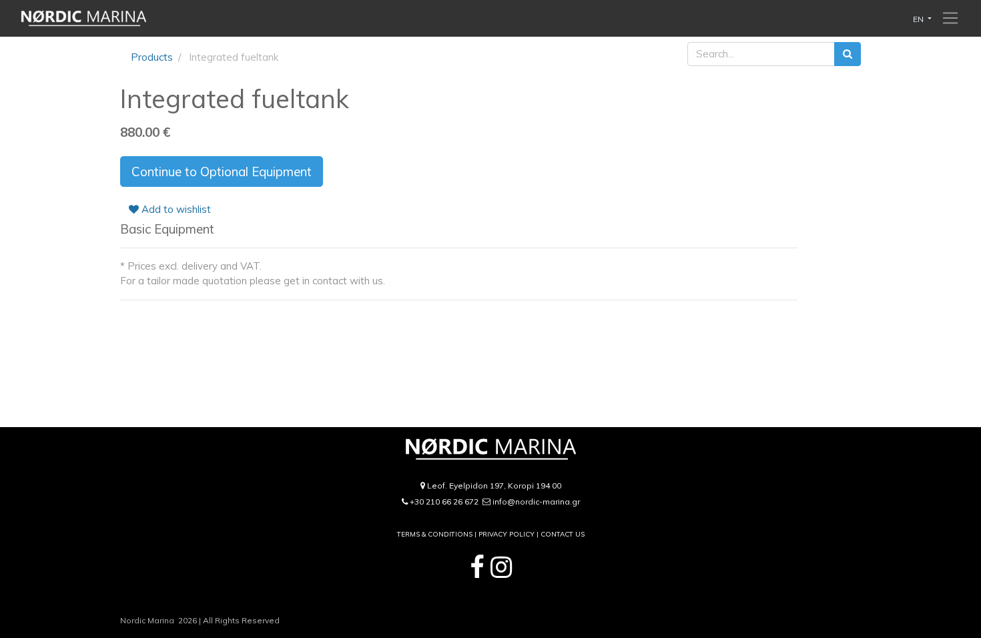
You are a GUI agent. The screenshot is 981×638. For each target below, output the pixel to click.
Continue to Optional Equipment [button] (221, 172)
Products (152, 57)
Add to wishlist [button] (175, 209)
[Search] (847, 54)
